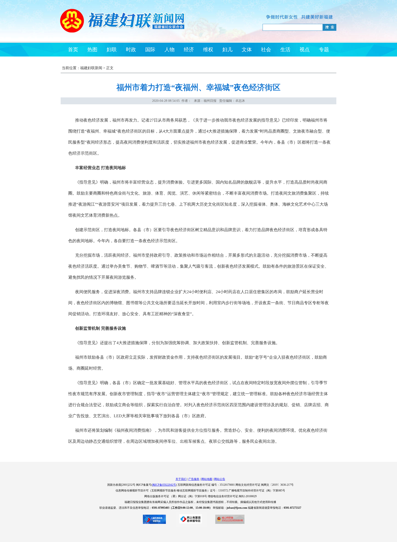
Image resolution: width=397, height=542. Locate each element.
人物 (169, 49)
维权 (208, 49)
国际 (150, 49)
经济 (189, 49)
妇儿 (227, 49)
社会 (266, 49)
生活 (285, 49)
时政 (131, 49)
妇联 (112, 49)
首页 (73, 49)
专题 (324, 49)
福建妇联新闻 (91, 68)
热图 (92, 49)
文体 (247, 49)
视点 (305, 49)
